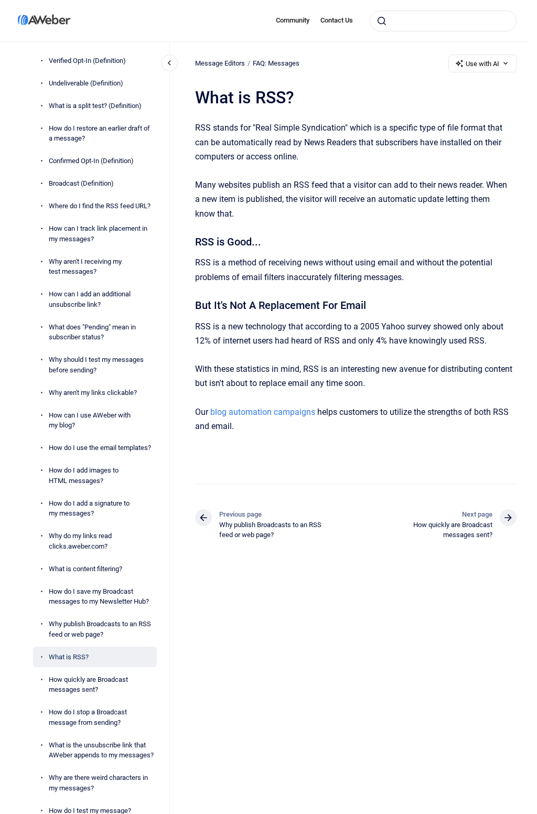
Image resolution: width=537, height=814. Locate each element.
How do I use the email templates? (100, 448)
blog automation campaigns (262, 412)
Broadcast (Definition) (81, 183)
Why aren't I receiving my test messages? (85, 267)
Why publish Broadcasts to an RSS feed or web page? (100, 629)
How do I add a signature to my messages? (89, 508)
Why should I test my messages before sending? (96, 365)
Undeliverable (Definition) (86, 83)
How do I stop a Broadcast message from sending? (88, 717)
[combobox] (443, 21)
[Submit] (381, 21)
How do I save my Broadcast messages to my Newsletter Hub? (99, 596)
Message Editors (220, 63)
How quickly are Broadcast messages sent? (88, 685)
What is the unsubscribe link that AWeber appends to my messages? (101, 750)
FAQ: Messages (276, 63)
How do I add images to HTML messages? (84, 475)
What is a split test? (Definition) (95, 106)
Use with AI (482, 64)
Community (292, 20)
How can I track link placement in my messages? (98, 233)
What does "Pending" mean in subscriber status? (92, 332)
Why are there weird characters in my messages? (98, 783)
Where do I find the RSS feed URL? (100, 206)
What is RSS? (69, 657)
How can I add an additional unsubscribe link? (90, 299)
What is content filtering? (85, 569)
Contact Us (336, 20)
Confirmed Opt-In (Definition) (91, 161)
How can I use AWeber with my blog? (90, 420)
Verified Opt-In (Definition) (87, 61)
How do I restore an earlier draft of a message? (99, 133)
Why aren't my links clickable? (93, 393)
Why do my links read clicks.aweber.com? (80, 541)
